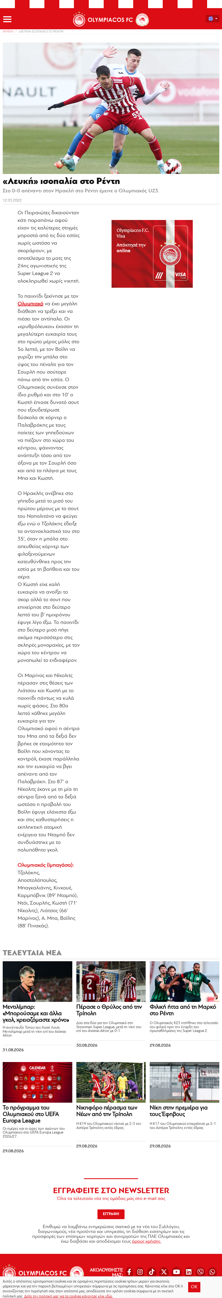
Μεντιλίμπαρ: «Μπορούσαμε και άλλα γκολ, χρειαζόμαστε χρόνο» (36, 1013)
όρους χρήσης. (146, 1241)
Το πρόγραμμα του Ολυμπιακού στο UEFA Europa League (31, 1114)
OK (194, 1287)
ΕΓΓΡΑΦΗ (111, 1214)
